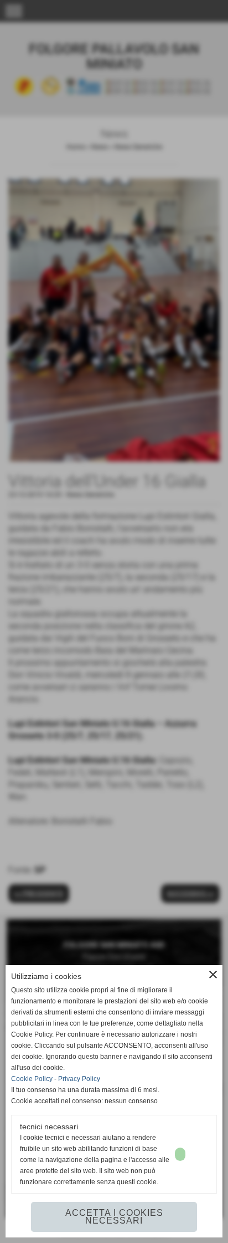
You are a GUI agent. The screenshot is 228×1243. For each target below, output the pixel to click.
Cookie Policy (32, 1079)
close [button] (213, 974)
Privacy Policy (79, 1079)
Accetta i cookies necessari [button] (114, 1216)
